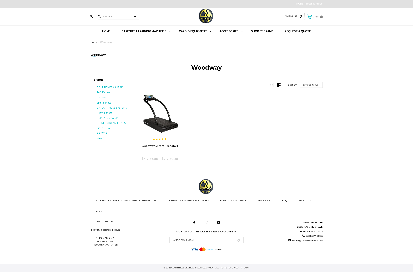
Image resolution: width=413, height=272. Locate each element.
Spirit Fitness (104, 102)
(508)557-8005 (314, 3)
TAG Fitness (103, 92)
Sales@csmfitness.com (307, 240)
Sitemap (245, 268)
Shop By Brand (262, 31)
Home (106, 31)
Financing (264, 200)
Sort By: (292, 85)
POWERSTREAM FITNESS (112, 123)
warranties (105, 221)
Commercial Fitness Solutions (188, 200)
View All (101, 138)
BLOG (99, 211)
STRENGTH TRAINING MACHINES (144, 31)
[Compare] (167, 132)
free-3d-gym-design (233, 200)
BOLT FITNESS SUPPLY (110, 87)
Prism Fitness (104, 112)
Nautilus (101, 97)
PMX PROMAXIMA (107, 117)
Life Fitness (103, 128)
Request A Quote (298, 31)
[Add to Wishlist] (159, 132)
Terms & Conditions (105, 230)
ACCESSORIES (228, 31)
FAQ (284, 200)
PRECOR (102, 133)
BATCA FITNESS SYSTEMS (112, 107)
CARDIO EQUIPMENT (193, 31)
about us (304, 200)
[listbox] (311, 85)
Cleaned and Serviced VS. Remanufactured (105, 241)
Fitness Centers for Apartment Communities (126, 200)
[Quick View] (152, 132)
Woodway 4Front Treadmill (159, 145)
